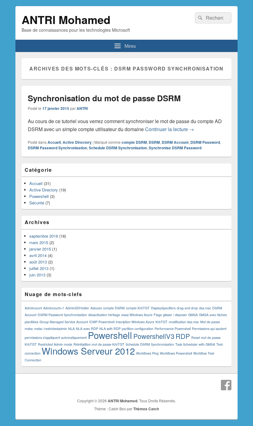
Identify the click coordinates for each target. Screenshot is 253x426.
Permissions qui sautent (209, 328)
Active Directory (77, 142)
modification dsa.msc (184, 322)
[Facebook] (226, 385)
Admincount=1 (53, 308)
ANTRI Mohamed (66, 19)
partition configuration (137, 328)
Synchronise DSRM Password (175, 148)
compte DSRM (134, 142)
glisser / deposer (175, 314)
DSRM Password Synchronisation (57, 148)
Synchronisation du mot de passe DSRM (104, 98)
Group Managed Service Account (63, 322)
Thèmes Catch (146, 409)
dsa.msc (205, 308)
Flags (158, 314)
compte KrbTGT (138, 308)
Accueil (54, 142)
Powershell (39, 196)
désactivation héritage (104, 314)
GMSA (193, 314)
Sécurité (36, 203)
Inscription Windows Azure (135, 322)
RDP (183, 336)
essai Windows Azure (136, 314)
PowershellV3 (153, 336)
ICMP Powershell (101, 322)
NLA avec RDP (87, 328)
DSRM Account (175, 142)
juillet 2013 (38, 268)
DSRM (154, 142)
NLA (71, 328)
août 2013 (38, 262)
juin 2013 (37, 275)
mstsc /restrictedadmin (50, 328)
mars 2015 (38, 242)
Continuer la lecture (169, 129)
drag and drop (187, 308)
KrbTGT (162, 322)
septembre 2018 (43, 236)
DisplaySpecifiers (163, 308)
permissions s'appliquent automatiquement (56, 337)
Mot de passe (210, 322)
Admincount (33, 308)
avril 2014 (38, 255)
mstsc (29, 328)
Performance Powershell (173, 328)
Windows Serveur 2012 (88, 350)
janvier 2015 (40, 249)
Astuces (96, 308)
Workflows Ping (147, 353)
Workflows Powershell (176, 353)
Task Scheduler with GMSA (195, 344)
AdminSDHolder (77, 308)
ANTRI (82, 108)
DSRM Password (205, 142)
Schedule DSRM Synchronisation (118, 148)
